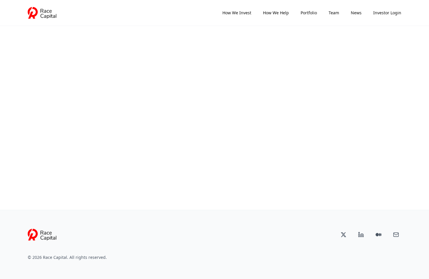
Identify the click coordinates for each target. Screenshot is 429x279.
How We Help (276, 12)
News (356, 12)
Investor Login (387, 12)
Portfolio (309, 12)
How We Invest (236, 12)
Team (334, 12)
